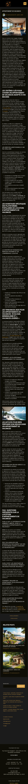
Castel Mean (21, 608)
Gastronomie (6, 719)
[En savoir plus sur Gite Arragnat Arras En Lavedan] (14, 660)
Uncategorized (6, 723)
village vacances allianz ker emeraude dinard (13, 646)
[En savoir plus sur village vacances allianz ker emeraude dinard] (14, 635)
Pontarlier (5, 111)
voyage (5, 725)
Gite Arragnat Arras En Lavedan (11, 670)
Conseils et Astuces (8, 716)
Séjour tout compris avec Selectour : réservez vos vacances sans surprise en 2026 (13, 702)
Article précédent (14, 615)
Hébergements (6, 648)
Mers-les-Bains (6, 108)
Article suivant (14, 618)
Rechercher (6, 683)
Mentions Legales (14, 783)
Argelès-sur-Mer (21, 609)
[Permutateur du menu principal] (25, 3)
